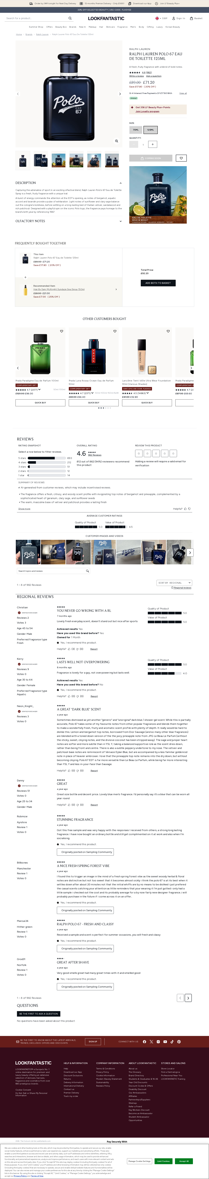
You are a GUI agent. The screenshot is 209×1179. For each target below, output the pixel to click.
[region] (104, 1161)
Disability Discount (138, 1089)
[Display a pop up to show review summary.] (39, 389)
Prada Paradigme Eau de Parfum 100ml (37, 380)
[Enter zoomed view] (116, 141)
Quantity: (135, 138)
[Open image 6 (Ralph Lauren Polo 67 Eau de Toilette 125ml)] (112, 160)
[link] (178, 18)
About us (133, 1068)
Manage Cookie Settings (140, 1161)
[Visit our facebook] (144, 1041)
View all (183, 93)
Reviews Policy (103, 1086)
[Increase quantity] (152, 144)
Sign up (93, 1041)
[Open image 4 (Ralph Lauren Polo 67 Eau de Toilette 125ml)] (76, 160)
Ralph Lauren (42, 34)
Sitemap (133, 1103)
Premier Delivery (71, 1093)
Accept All (184, 1161)
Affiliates (133, 1096)
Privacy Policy (102, 1072)
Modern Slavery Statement (109, 1079)
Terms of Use (37, 1176)
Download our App (73, 1072)
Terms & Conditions (105, 1068)
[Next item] (191, 368)
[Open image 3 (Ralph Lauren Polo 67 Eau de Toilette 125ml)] (58, 160)
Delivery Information (73, 1082)
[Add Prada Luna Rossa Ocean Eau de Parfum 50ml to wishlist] (114, 331)
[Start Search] (70, 18)
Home (19, 34)
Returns (67, 1079)
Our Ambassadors (137, 1093)
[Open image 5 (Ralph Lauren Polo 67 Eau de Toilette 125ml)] (94, 160)
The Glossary (135, 1072)
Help (66, 1068)
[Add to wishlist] (181, 158)
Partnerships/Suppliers (139, 1099)
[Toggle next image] (120, 94)
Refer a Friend (135, 1106)
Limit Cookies (163, 1161)
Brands (29, 34)
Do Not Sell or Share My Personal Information (31, 1094)
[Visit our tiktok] (172, 1041)
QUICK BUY (40, 403)
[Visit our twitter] (151, 1041)
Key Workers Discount (139, 1110)
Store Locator (168, 1068)
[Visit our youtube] (165, 1041)
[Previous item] (18, 368)
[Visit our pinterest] (179, 1041)
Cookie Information (105, 1075)
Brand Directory (136, 1075)
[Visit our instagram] (158, 1041)
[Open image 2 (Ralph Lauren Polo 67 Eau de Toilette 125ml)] (41, 160)
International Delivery (74, 1086)
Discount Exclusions (73, 1075)
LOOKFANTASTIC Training (173, 1079)
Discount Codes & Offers (141, 1086)
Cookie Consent (23, 1090)
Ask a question (153, 76)
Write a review (136, 76)
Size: (132, 123)
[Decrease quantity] (133, 144)
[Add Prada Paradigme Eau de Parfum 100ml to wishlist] (61, 331)
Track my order (71, 1096)
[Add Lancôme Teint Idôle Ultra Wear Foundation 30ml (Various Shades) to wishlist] (168, 331)
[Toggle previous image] (18, 94)
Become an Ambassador (141, 1113)
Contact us (69, 1089)
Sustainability (102, 1082)
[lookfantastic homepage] (106, 18)
